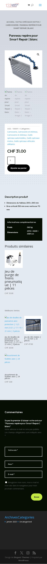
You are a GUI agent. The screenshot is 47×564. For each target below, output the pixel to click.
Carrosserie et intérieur (27, 132)
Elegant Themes (21, 557)
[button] (38, 54)
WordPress (23, 560)
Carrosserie (12, 25)
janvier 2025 (12, 521)
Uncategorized (25, 521)
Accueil (10, 22)
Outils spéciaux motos (27, 22)
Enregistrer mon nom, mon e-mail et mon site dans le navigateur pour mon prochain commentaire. (22, 485)
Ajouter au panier (18, 168)
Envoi (36, 497)
